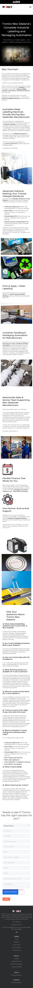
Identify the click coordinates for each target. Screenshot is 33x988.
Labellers (16, 958)
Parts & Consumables (16, 964)
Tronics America (16, 950)
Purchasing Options (16, 975)
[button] (31, 7)
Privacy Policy (16, 944)
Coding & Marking (16, 961)
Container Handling (16, 966)
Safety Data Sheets (16, 982)
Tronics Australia (16, 947)
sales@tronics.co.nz (16, 924)
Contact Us (16, 942)
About (16, 939)
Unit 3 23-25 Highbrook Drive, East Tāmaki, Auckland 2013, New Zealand (16, 928)
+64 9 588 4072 (16, 922)
